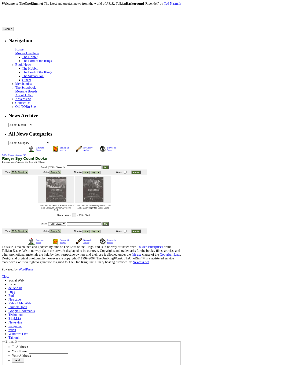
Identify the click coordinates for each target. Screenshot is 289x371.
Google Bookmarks (21, 311)
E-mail (12, 284)
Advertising (23, 99)
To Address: (20, 347)
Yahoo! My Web (19, 303)
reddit (12, 330)
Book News (23, 64)
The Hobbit (29, 57)
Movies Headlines (27, 53)
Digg (11, 292)
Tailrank (13, 337)
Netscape (14, 299)
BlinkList (14, 318)
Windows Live (18, 334)
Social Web (16, 280)
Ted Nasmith (172, 3)
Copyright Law (170, 254)
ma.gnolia (15, 326)
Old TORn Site (25, 106)
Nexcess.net (141, 262)
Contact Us (22, 103)
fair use (136, 254)
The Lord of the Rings (37, 61)
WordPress (26, 269)
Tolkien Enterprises (150, 247)
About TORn (24, 95)
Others (26, 80)
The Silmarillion (33, 76)
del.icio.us (15, 288)
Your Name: (20, 351)
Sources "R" (20, 155)
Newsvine (15, 322)
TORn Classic (8, 155)
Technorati (15, 314)
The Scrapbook (25, 87)
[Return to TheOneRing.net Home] (65, 25)
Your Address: (21, 355)
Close (5, 276)
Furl (11, 295)
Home (19, 49)
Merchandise (23, 83)
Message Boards (26, 91)
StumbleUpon (17, 307)
